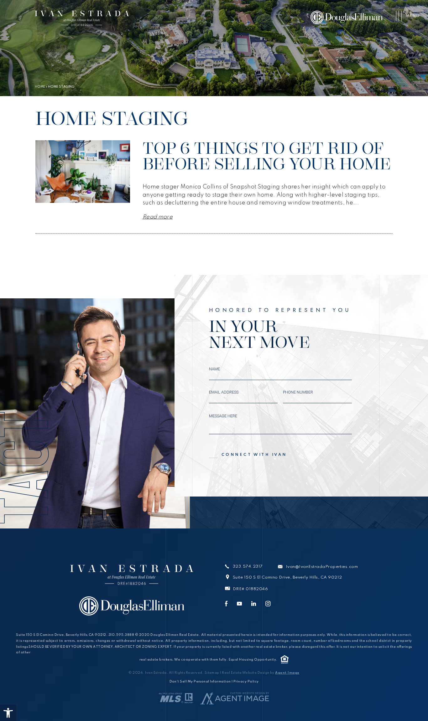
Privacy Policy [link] (246, 681)
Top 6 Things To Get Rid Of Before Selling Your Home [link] (267, 156)
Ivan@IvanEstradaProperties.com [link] (322, 567)
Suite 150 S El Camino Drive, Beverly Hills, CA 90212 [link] (287, 577)
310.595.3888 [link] (121, 634)
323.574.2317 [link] (248, 567)
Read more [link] (158, 217)
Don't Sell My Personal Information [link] (200, 681)
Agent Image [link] (287, 672)
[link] (8, 713)
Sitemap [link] (212, 672)
